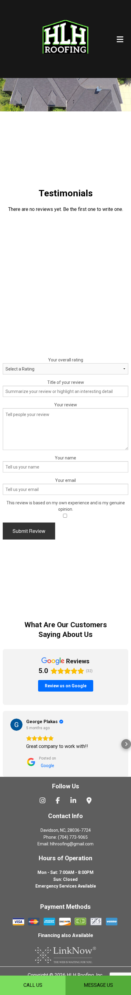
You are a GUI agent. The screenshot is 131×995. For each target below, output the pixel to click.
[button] (5, 744)
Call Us (32, 985)
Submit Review (28, 530)
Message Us (98, 985)
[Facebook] (58, 801)
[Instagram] (42, 801)
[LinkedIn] (73, 801)
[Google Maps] (89, 801)
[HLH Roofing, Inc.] (65, 38)
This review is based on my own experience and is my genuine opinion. (65, 506)
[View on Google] (16, 725)
